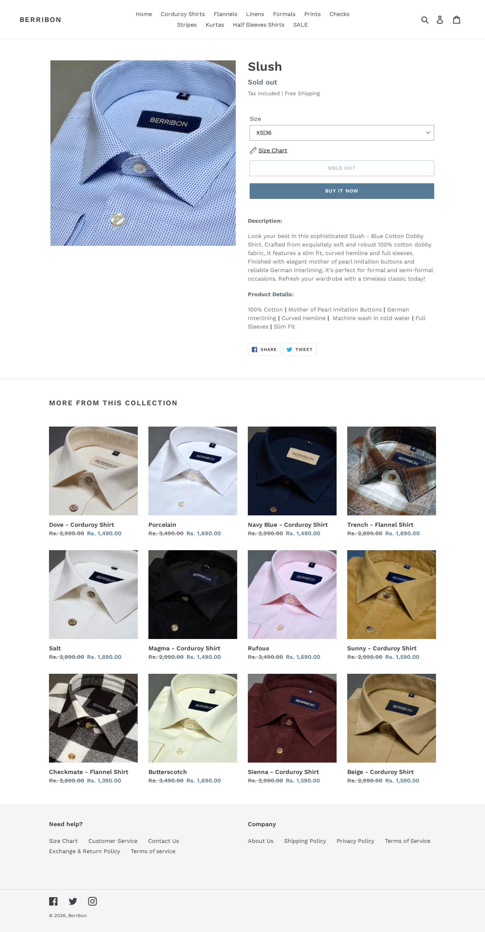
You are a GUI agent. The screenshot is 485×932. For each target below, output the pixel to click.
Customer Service (112, 841)
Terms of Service (407, 841)
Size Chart (63, 841)
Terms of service (153, 851)
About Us (260, 841)
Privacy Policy (355, 841)
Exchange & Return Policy (84, 851)
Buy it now (342, 191)
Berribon (41, 19)
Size (255, 118)
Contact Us (163, 841)
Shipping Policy (305, 841)
